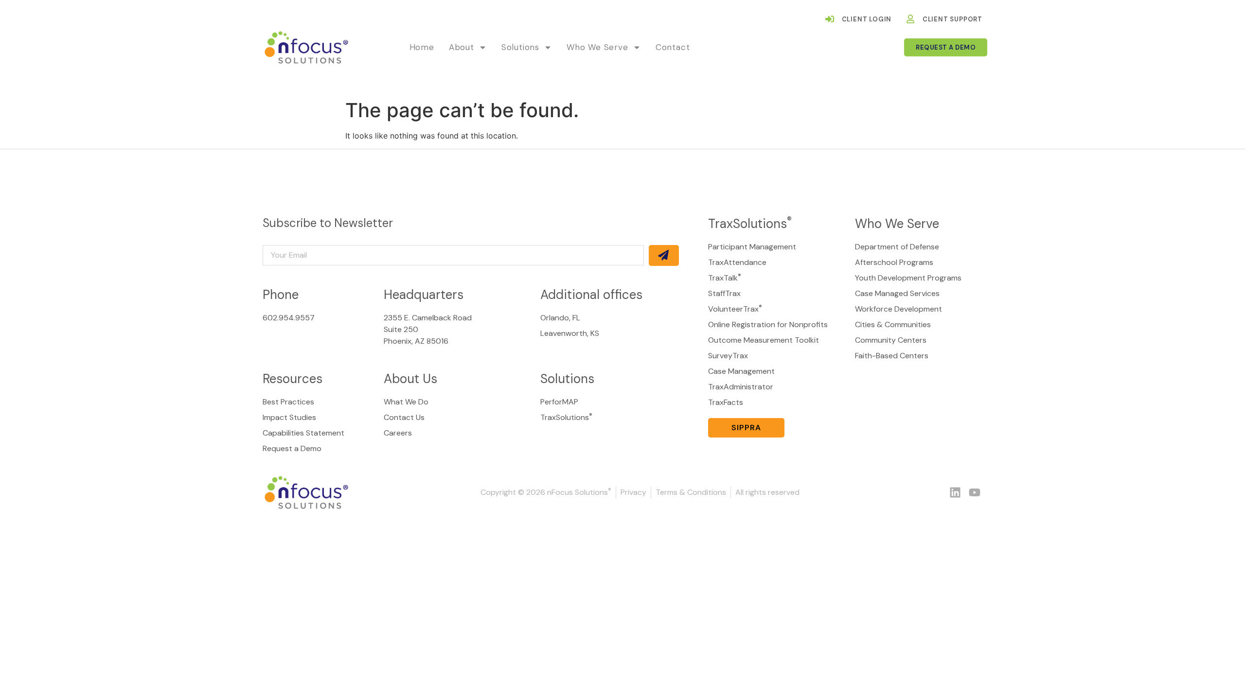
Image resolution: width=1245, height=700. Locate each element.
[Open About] (483, 47)
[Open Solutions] (548, 47)
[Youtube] (974, 492)
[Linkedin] (955, 492)
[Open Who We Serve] (637, 47)
